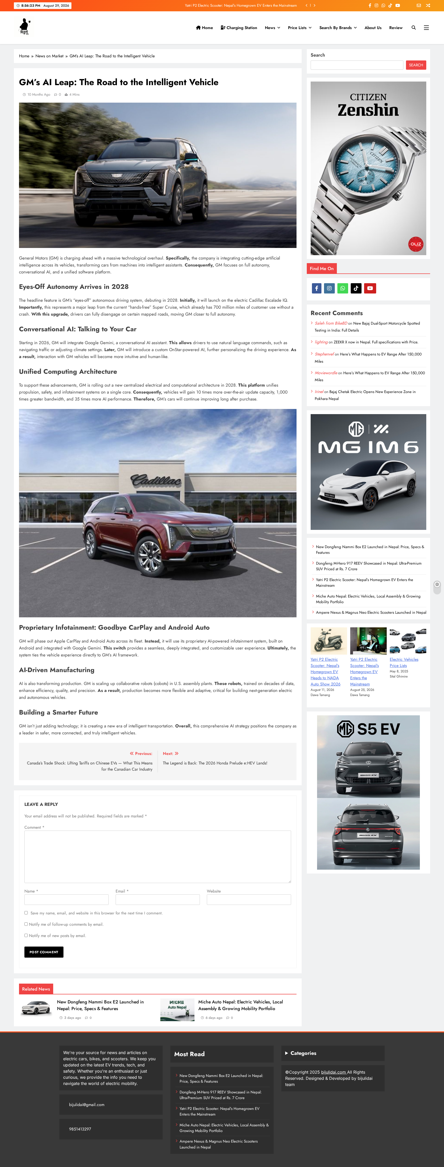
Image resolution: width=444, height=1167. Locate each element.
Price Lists (297, 28)
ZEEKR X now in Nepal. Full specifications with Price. (376, 342)
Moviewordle (326, 373)
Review (396, 28)
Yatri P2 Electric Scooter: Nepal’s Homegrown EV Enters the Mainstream (364, 582)
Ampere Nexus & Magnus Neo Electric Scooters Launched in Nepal (371, 612)
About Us (373, 28)
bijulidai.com (334, 1072)
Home (207, 28)
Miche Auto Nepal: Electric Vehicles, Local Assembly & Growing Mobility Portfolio (233, 6)
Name (31, 891)
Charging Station (241, 28)
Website (214, 891)
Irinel (319, 392)
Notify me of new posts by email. (57, 936)
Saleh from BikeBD (331, 323)
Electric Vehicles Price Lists (404, 662)
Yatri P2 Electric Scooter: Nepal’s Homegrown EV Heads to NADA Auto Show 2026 (325, 671)
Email (122, 891)
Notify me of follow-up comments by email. (66, 924)
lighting (321, 342)
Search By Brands (335, 28)
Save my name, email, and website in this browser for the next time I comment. (97, 913)
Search (318, 55)
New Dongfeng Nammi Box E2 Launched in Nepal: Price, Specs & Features (100, 1005)
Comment (34, 827)
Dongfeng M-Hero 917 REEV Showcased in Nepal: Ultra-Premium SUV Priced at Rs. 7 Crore (221, 1095)
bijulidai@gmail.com (86, 1105)
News (270, 28)
